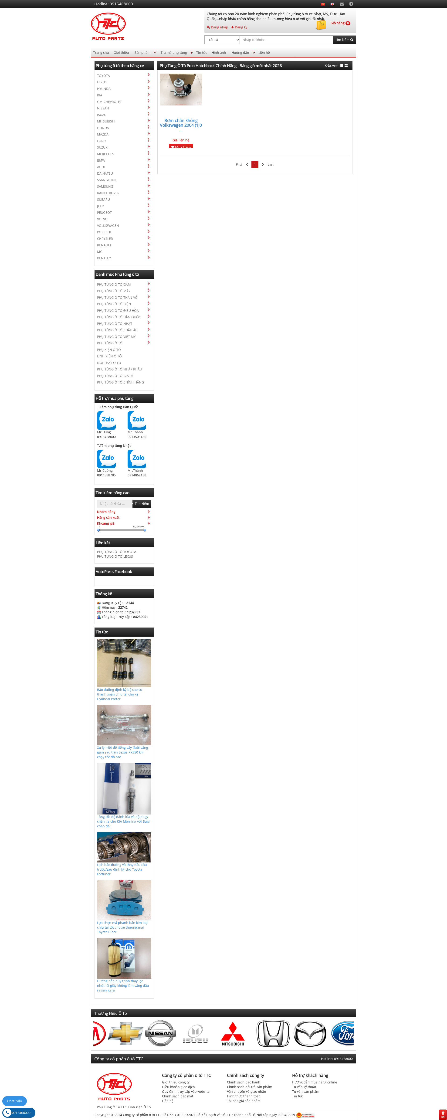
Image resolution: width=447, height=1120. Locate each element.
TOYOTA (103, 75)
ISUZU (101, 114)
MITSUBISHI (106, 121)
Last (271, 164)
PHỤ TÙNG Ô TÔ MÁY (113, 291)
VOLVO (102, 219)
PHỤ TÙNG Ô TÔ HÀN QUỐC (119, 317)
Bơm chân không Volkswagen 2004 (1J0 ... (181, 125)
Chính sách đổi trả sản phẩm (249, 1087)
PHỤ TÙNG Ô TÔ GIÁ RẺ (115, 375)
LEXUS (102, 82)
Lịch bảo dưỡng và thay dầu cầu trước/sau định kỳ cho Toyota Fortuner (122, 869)
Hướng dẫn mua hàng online (314, 1082)
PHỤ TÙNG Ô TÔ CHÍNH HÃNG (120, 382)
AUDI (101, 167)
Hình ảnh (219, 52)
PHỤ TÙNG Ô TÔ (109, 343)
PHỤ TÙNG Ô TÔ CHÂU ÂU (117, 330)
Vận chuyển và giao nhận (246, 1091)
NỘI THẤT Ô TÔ (109, 362)
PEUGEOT (104, 212)
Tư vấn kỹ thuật (304, 1087)
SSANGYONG (107, 180)
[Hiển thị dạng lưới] (346, 65)
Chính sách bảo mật (177, 1096)
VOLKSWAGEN (108, 225)
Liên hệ (264, 52)
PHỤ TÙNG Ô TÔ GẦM (114, 284)
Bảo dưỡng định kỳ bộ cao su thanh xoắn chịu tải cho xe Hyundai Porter (119, 694)
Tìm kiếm (342, 39)
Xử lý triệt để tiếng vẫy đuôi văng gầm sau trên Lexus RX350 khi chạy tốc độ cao (122, 752)
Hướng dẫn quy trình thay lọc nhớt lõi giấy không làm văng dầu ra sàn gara (123, 985)
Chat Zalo (14, 1101)
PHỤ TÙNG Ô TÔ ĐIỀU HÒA (118, 310)
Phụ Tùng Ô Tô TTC (112, 1107)
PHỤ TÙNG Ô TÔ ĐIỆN (114, 304)
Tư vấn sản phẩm (305, 1091)
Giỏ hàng (340, 23)
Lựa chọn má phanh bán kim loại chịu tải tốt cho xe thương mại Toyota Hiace (122, 927)
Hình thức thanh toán (244, 1096)
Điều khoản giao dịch (178, 1087)
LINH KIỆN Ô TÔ (109, 356)
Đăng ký (240, 27)
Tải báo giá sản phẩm (244, 1101)
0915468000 (21, 1112)
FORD (101, 141)
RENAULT (104, 245)
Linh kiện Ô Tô (139, 1107)
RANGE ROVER (108, 193)
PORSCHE (104, 232)
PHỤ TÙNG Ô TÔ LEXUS (115, 556)
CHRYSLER (105, 238)
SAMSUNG (105, 186)
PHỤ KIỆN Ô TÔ (109, 349)
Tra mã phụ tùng (174, 52)
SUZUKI (102, 147)
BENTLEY (104, 258)
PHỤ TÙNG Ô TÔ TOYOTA (116, 552)
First (239, 164)
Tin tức (201, 52)
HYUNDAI (104, 88)
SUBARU (103, 199)
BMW (101, 160)
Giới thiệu (121, 52)
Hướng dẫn (240, 52)
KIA (99, 95)
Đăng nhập (219, 27)
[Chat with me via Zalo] (106, 420)
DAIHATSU (105, 173)
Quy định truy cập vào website (186, 1091)
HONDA (103, 128)
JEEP (100, 206)
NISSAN (103, 108)
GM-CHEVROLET (109, 101)
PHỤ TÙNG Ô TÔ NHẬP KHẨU (119, 369)
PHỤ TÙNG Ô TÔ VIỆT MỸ (116, 336)
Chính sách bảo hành (243, 1082)
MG (99, 251)
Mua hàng (182, 147)
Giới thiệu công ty (176, 1082)
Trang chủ (101, 52)
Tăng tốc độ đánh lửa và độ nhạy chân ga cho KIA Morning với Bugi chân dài (123, 821)
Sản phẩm (142, 52)
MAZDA (102, 134)
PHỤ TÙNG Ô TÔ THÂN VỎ (117, 297)
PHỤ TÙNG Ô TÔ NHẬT (114, 323)
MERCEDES (105, 154)
